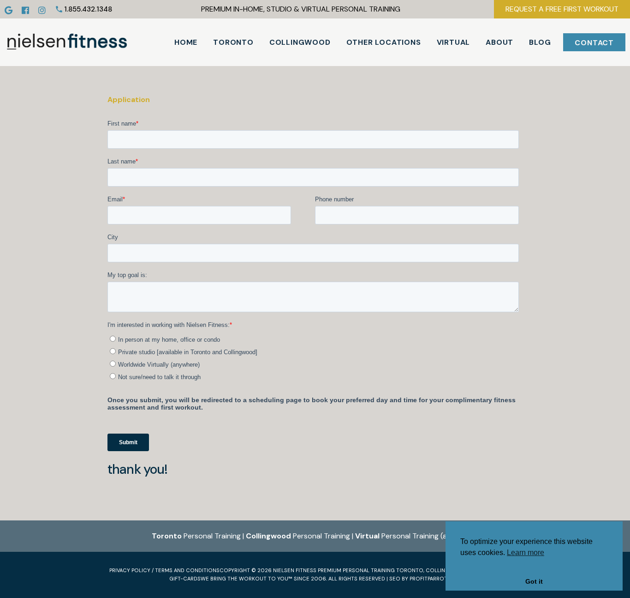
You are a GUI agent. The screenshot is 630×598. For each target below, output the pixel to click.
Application (128, 99)
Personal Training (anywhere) (417, 536)
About (499, 42)
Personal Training (196, 536)
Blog (540, 42)
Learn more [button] (525, 552)
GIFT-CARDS (185, 578)
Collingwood (300, 42)
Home (185, 42)
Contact (594, 43)
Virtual (453, 42)
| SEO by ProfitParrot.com (423, 578)
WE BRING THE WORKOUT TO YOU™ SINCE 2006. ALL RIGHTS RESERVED (293, 578)
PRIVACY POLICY (129, 570)
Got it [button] (534, 581)
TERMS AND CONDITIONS (187, 570)
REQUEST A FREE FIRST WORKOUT (561, 9)
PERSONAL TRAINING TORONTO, (383, 570)
